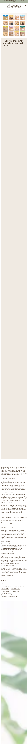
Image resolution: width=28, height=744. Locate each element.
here (11, 522)
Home (2, 11)
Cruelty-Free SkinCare (6, 586)
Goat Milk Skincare (6, 591)
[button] (25, 6)
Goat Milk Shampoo (15, 588)
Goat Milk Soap (16, 591)
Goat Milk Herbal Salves (19, 586)
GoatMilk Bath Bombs (6, 593)
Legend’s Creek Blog (9, 11)
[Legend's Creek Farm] (13, 5)
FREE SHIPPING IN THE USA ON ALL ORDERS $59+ (14, 1)
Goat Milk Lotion (5, 588)
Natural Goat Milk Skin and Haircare (9, 596)
